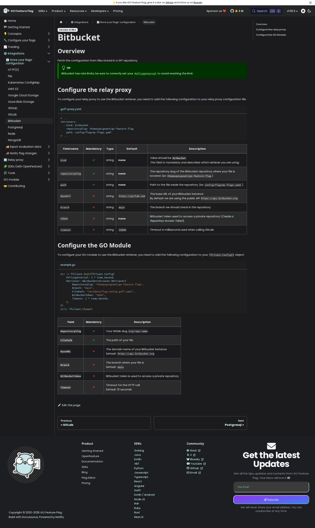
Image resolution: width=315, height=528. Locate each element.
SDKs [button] (41, 11)
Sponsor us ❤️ (216, 11)
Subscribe (273, 499)
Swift (137, 490)
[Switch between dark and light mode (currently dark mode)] (309, 11)
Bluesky (198, 2)
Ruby (137, 508)
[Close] (310, 2)
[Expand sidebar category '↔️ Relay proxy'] (49, 160)
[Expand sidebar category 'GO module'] (49, 179)
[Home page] (61, 22)
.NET (136, 463)
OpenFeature (90, 456)
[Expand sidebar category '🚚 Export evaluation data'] (49, 146)
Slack (193, 450)
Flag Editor (89, 478)
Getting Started (92, 451)
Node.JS (139, 499)
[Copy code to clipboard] (243, 118)
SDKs (85, 467)
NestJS (138, 517)
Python (138, 468)
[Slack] (303, 11)
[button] (27, 34)
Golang (139, 450)
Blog (85, 472)
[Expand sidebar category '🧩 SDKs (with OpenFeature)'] (49, 166)
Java (137, 455)
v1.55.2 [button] (291, 11)
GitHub (169, 2)
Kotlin (137, 459)
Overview (261, 24)
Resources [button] (77, 11)
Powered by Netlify (51, 517)
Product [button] (57, 11)
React (138, 481)
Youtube (196, 463)
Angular (139, 486)
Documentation (92, 461)
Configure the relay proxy (271, 29)
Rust (137, 512)
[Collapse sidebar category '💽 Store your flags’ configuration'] (49, 61)
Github (195, 468)
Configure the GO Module (271, 34)
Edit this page (71, 405)
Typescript (141, 477)
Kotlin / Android (144, 495)
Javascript (141, 472)
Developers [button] (98, 11)
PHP (136, 504)
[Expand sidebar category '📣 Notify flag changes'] (49, 153)
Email (194, 472)
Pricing (118, 11)
